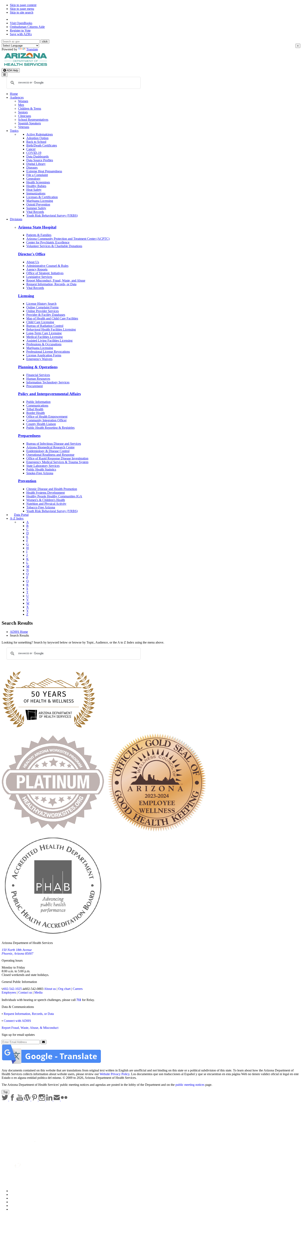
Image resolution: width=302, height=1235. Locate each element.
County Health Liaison (41, 424)
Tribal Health (34, 409)
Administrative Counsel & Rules (47, 265)
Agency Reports (36, 269)
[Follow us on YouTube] (20, 1099)
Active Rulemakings (39, 134)
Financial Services (38, 375)
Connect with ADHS (17, 1020)
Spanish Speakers (29, 123)
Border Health (35, 413)
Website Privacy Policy (114, 1074)
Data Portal (21, 514)
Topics (14, 130)
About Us (32, 262)
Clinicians (24, 116)
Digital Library (36, 164)
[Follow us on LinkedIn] (49, 1099)
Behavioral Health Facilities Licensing (51, 329)
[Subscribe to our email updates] (57, 1099)
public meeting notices (189, 1084)
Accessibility (18, 1198)
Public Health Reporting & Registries (50, 427)
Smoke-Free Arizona (39, 473)
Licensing (26, 296)
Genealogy (33, 178)
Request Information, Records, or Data (51, 284)
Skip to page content (23, 5)
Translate (32, 49)
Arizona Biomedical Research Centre (50, 447)
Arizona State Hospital (37, 227)
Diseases (32, 167)
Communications (37, 405)
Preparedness (29, 435)
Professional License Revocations (48, 351)
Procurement (34, 386)
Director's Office (31, 254)
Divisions (16, 219)
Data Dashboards (37, 156)
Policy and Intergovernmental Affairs (49, 394)
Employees (9, 992)
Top (5, 1092)
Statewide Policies (21, 1191)
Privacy (15, 1194)
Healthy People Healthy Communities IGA (54, 496)
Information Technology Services (47, 382)
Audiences (17, 97)
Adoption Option (37, 138)
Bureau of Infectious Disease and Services (53, 443)
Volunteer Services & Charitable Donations (54, 246)
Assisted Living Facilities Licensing (49, 340)
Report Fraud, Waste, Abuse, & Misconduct (30, 1027)
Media (38, 992)
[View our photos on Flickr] (64, 1099)
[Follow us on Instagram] (42, 1099)
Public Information (38, 402)
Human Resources (38, 378)
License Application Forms (43, 355)
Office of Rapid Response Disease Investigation (57, 458)
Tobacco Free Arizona (40, 507)
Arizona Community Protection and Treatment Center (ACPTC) (68, 238)
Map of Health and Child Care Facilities (52, 318)
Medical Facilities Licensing (44, 337)
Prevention (27, 481)
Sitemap (15, 1209)
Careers (78, 989)
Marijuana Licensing (39, 200)
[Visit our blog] (27, 1099)
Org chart (64, 989)
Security (15, 1205)
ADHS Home (19, 631)
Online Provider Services (42, 311)
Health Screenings (38, 182)
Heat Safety (33, 189)
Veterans (23, 127)
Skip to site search (21, 12)
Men (21, 105)
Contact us (25, 992)
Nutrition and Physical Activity (46, 503)
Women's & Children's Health (45, 500)
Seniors (23, 112)
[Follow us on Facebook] (12, 1099)
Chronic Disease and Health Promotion (51, 489)
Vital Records (35, 212)
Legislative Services (39, 277)
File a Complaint (37, 175)
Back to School (36, 141)
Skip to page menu (22, 8)
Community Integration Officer (46, 420)
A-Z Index (17, 518)
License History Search (41, 303)
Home (14, 94)
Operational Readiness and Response (50, 454)
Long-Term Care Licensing (44, 333)
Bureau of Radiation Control (44, 326)
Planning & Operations (38, 367)
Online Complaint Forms (42, 307)
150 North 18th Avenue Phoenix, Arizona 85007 (17, 951)
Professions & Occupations (43, 344)
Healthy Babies (36, 186)
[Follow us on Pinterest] (35, 1099)
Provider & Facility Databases (45, 314)
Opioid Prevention (38, 204)
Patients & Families (38, 235)
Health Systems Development (45, 492)
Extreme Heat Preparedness (44, 171)
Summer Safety (36, 208)
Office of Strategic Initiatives (44, 273)
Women (23, 101)
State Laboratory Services (43, 465)
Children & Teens (29, 108)
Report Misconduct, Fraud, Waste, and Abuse (55, 280)
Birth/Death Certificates (41, 145)
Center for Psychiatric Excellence (47, 242)
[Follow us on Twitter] (5, 1099)
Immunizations (35, 193)
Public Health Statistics (41, 469)
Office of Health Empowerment (46, 416)
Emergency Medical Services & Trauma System (57, 462)
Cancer (31, 149)
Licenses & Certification (42, 197)
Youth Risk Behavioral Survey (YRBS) (52, 215)
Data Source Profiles (39, 160)
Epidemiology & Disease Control (47, 451)
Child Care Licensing (40, 322)
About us (50, 989)
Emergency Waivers (39, 359)
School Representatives (33, 119)
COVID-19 (33, 153)
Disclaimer (17, 1202)
